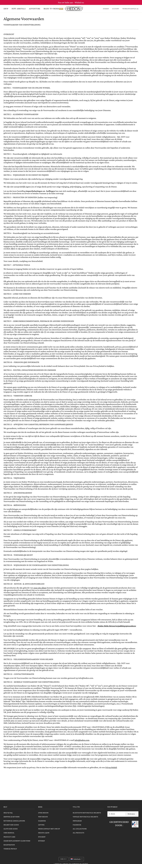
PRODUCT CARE (9, 837)
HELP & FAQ (8, 813)
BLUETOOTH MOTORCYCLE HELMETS (87, 813)
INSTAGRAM (77, 821)
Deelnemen (131, 814)
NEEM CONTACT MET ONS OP (49, 829)
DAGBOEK (42, 821)
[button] (77, 859)
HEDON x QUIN (43, 833)
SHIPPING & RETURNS (11, 817)
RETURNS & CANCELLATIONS (14, 821)
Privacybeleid (111, 767)
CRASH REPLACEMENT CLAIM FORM (17, 841)
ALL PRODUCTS (78, 833)
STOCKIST (41, 837)
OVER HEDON (43, 813)
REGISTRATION (9, 845)
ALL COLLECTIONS (80, 829)
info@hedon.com (82, 740)
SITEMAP (41, 841)
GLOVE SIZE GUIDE (11, 829)
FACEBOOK (77, 825)
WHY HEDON (43, 817)
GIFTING (41, 825)
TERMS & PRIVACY (10, 849)
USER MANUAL (9, 833)
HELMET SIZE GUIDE (11, 825)
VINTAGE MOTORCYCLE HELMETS (85, 817)
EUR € (63, 859)
